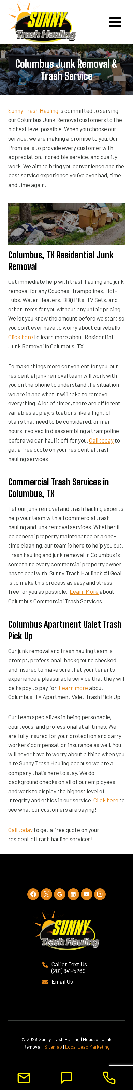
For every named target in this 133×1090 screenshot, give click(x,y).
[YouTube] (86, 894)
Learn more (73, 687)
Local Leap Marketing (87, 1047)
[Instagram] (100, 894)
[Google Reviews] (59, 894)
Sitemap (53, 1047)
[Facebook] (33, 894)
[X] (46, 894)
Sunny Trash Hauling (33, 110)
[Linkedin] (73, 894)
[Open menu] (115, 22)
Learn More (84, 591)
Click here (20, 336)
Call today (101, 440)
